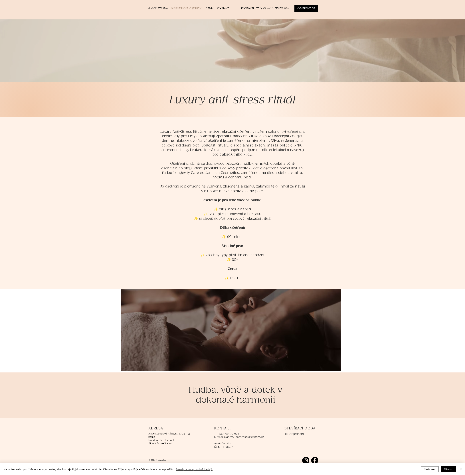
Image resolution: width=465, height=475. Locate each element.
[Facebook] (314, 460)
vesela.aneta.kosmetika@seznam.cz (240, 437)
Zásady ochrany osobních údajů (194, 469)
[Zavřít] (460, 469)
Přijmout (448, 469)
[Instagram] (305, 460)
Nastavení (429, 469)
